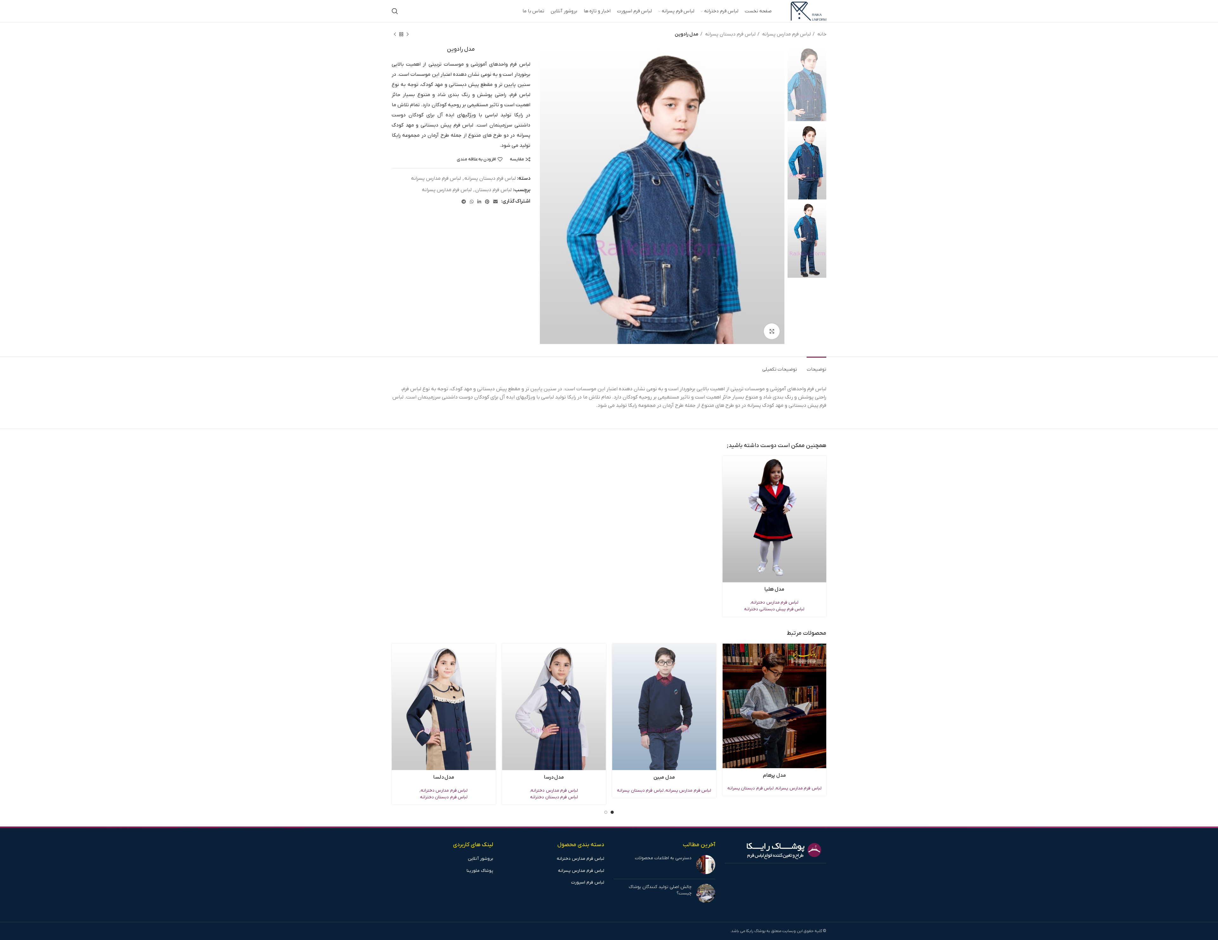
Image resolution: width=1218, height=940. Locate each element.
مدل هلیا (774, 589)
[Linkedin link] (479, 202)
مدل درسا (554, 777)
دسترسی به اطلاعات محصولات (663, 858)
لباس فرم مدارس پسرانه (786, 34)
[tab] (816, 366)
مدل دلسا (444, 777)
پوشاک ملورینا (480, 871)
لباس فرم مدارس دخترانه (774, 603)
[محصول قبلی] (407, 34)
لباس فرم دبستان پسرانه (730, 34)
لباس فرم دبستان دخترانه (554, 797)
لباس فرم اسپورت (587, 882)
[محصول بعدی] (395, 34)
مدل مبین (664, 777)
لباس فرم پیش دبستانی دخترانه (774, 609)
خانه (821, 34)
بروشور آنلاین (480, 859)
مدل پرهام (774, 775)
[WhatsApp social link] (471, 202)
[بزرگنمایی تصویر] (772, 331)
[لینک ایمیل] (495, 202)
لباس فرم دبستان (493, 190)
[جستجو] (395, 11)
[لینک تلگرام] (464, 202)
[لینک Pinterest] (487, 202)
